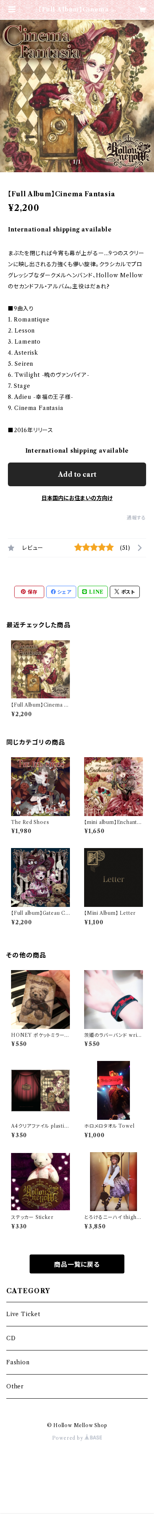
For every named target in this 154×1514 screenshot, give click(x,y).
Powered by (68, 1438)
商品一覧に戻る (77, 1264)
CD (11, 1338)
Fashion (18, 1362)
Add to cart (77, 474)
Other (15, 1386)
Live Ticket (23, 1314)
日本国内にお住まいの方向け (77, 498)
